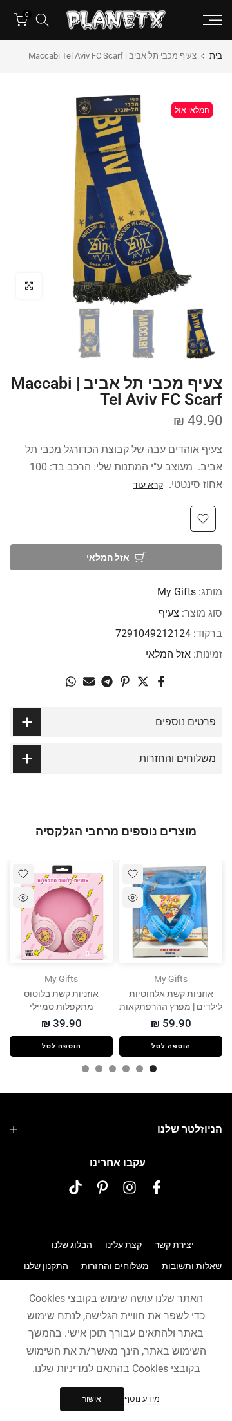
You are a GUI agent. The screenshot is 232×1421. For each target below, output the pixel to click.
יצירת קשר (174, 1245)
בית (215, 55)
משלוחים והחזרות (115, 1266)
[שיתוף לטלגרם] (107, 681)
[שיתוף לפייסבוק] (161, 681)
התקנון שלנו (46, 1266)
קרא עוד (148, 484)
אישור (91, 1399)
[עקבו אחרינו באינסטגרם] (129, 1187)
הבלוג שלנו (72, 1245)
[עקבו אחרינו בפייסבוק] (157, 1187)
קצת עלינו (123, 1245)
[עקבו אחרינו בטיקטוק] (75, 1187)
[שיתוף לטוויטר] (143, 681)
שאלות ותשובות (192, 1266)
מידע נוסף (142, 1399)
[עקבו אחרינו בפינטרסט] (102, 1187)
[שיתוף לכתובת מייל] (89, 681)
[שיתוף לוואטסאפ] (71, 681)
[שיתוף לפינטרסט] (125, 681)
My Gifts (176, 592)
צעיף (169, 613)
